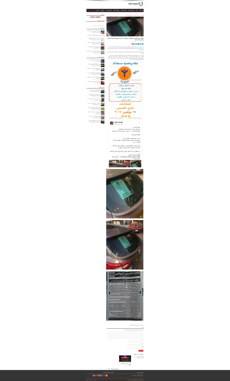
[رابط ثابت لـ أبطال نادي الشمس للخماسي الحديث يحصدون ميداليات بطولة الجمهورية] (125, 361)
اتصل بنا (97, 10)
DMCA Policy (134, 375)
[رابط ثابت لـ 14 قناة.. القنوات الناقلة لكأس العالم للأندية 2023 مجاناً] (102, 49)
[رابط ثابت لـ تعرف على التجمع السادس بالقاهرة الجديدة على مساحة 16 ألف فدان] (102, 40)
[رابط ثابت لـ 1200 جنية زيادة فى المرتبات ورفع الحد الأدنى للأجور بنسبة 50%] (102, 45)
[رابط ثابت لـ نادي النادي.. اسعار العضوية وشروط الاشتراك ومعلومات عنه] (102, 105)
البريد (142, 343)
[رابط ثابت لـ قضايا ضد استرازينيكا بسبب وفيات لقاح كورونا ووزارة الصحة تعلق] (102, 33)
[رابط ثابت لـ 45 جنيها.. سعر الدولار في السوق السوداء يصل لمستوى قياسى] (102, 53)
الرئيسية (141, 10)
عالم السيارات (109, 10)
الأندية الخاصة (123, 10)
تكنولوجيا (102, 10)
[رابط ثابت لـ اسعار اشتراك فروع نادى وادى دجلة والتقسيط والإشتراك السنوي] (102, 92)
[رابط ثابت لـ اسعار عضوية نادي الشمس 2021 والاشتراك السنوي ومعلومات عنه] (102, 97)
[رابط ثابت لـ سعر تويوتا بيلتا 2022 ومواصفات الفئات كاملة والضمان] (102, 71)
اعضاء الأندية (136, 15)
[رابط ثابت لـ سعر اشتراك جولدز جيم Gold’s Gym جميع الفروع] (102, 114)
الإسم (142, 339)
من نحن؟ (141, 374)
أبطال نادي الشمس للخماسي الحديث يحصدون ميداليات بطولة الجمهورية (125, 363)
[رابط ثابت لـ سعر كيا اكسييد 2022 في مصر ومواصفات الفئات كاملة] (102, 79)
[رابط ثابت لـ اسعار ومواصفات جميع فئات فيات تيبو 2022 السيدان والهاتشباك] (102, 75)
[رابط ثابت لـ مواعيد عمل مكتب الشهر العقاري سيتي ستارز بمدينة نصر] (102, 101)
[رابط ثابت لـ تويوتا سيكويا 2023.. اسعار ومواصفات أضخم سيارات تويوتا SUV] (102, 66)
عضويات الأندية (116, 10)
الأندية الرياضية (131, 10)
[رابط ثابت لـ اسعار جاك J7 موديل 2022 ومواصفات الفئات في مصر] (102, 84)
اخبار (137, 10)
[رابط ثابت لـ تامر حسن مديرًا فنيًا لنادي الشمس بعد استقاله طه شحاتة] (112, 367)
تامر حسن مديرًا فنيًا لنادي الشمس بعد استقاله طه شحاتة (112, 369)
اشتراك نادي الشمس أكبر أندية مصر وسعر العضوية (138, 357)
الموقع (142, 346)
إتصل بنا (138, 374)
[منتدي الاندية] (136, 5)
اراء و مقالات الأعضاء (130, 15)
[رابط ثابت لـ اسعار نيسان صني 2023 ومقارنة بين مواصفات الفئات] (102, 62)
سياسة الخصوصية (140, 375)
